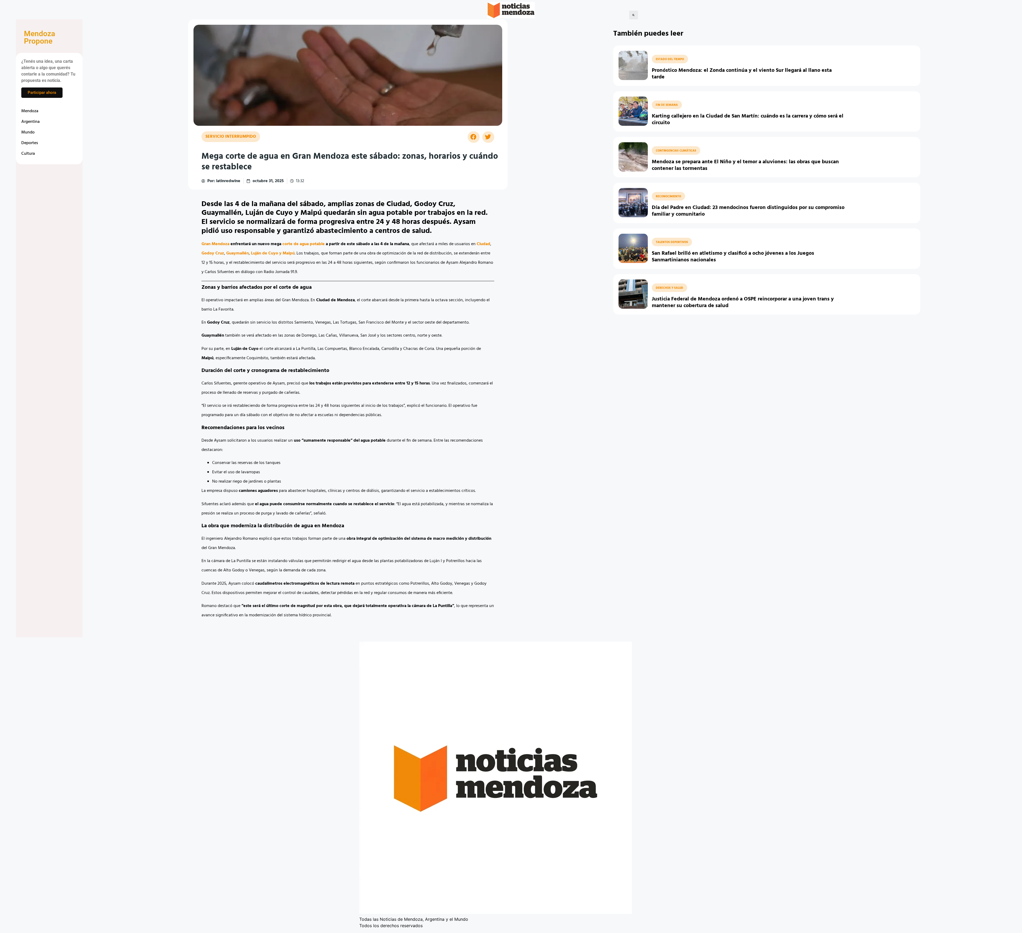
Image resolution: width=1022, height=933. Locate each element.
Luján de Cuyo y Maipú (273, 253)
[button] (633, 15)
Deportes (29, 143)
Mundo (28, 132)
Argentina (30, 121)
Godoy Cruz (212, 253)
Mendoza (29, 111)
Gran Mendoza (215, 244)
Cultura (28, 153)
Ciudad (483, 244)
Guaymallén (237, 253)
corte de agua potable (303, 244)
